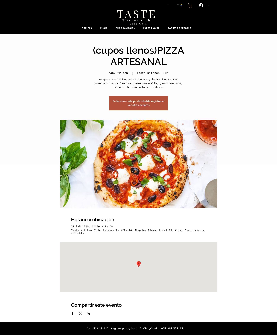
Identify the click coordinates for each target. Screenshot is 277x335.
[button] (190, 5)
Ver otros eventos (139, 105)
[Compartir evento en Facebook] (72, 313)
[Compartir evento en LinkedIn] (88, 313)
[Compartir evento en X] (80, 313)
